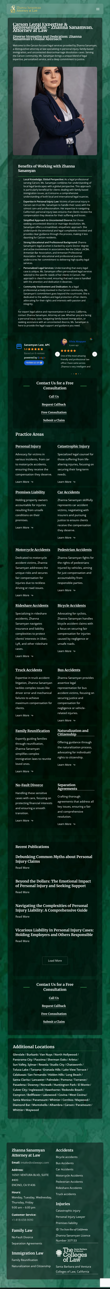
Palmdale (53, 1080)
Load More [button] (55, 960)
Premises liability (67, 1223)
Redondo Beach (72, 1090)
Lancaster (38, 1080)
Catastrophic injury (68, 1210)
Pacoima (40, 1059)
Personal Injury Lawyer (70, 1217)
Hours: (16, 1192)
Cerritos (68, 1100)
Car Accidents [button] (69, 492)
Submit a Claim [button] (54, 420)
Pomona (66, 1080)
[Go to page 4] (76, 373)
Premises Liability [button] (30, 492)
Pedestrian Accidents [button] (75, 550)
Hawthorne (52, 1090)
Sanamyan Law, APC (37, 345)
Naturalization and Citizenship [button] (73, 732)
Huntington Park (65, 1085)
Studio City (57, 1064)
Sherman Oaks (57, 1059)
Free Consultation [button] (54, 412)
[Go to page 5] (78, 374)
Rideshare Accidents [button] (31, 605)
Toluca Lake (20, 1070)
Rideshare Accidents (69, 1188)
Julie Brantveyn (78, 341)
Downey (33, 1085)
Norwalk (46, 1085)
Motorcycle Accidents (69, 1175)
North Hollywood (65, 1054)
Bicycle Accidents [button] (72, 605)
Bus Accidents (65, 1163)
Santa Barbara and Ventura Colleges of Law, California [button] (73, 1269)
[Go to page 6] (80, 373)
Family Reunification (25, 1260)
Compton (19, 1095)
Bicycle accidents (66, 1157)
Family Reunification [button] (32, 731)
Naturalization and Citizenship (31, 1266)
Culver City (20, 1090)
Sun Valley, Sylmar (25, 1064)
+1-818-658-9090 (22, 1220)
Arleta (73, 1059)
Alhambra (56, 1105)
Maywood (81, 1100)
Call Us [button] (54, 396)
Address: (17, 1170)
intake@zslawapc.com (35, 1162)
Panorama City (22, 1059)
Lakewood (49, 1095)
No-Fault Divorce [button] (29, 785)
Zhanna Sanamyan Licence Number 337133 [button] (73, 1238)
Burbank (32, 1054)
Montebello (40, 1105)
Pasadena (19, 1085)
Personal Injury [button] (28, 446)
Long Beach (73, 1075)
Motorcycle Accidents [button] (32, 550)
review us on (32, 362)
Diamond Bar (21, 1105)
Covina (62, 1095)
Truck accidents (66, 1194)
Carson (69, 1105)
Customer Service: (24, 1215)
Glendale (18, 1054)
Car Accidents (64, 1169)
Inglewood (36, 1090)
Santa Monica (22, 1100)
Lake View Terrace (74, 1070)
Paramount (40, 1100)
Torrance (80, 1080)
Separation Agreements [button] (67, 786)
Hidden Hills (56, 1075)
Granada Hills (51, 1070)
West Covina (77, 1095)
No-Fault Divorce (22, 1237)
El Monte (84, 1085)
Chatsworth (74, 1064)
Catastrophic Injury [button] (74, 446)
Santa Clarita (21, 1080)
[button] (97, 8)
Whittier (55, 1100)
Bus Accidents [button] (69, 670)
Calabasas (19, 1075)
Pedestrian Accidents (69, 1182)
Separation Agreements (27, 1243)
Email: (16, 1162)
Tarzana (36, 1070)
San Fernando (37, 1075)
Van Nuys (46, 1054)
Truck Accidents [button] (28, 670)
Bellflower (34, 1095)
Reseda (43, 1064)
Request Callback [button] (54, 404)
